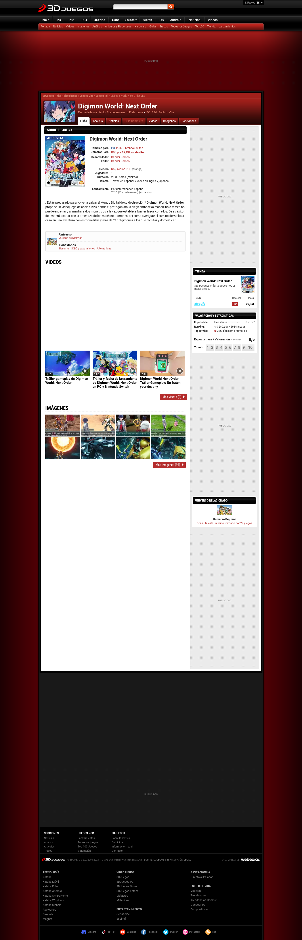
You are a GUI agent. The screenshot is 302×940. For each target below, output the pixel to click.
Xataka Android (52, 891)
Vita (58, 95)
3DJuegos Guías (127, 886)
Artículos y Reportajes (118, 26)
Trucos (164, 26)
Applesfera (49, 909)
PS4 (84, 20)
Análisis (97, 26)
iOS (161, 20)
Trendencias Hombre (204, 900)
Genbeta (48, 914)
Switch (147, 20)
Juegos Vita (86, 95)
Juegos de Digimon (70, 237)
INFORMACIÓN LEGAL (178, 859)
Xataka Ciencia (52, 905)
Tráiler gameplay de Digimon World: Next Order (66, 381)
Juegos (53, 859)
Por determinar (116, 112)
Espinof (121, 918)
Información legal (122, 846)
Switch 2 (131, 20)
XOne (116, 20)
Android (175, 20)
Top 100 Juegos (87, 846)
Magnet (47, 919)
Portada (45, 26)
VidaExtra (122, 895)
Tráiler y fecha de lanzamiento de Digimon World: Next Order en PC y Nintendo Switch (115, 383)
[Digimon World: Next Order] (59, 111)
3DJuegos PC (125, 881)
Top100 (199, 26)
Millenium (123, 900)
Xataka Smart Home (55, 895)
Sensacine (123, 914)
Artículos (49, 846)
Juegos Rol (102, 95)
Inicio (45, 20)
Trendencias (198, 895)
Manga (137, 169)
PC (59, 20)
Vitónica (196, 890)
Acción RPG (124, 169)
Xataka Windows (53, 900)
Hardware (140, 26)
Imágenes (83, 26)
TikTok (111, 931)
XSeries (99, 20)
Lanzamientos (227, 26)
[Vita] (212, 26)
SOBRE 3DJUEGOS (154, 859)
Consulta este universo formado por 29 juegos (224, 523)
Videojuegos (70, 95)
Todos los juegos (88, 842)
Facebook (153, 931)
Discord (92, 931)
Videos (213, 20)
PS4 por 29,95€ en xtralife (127, 152)
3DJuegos (48, 95)
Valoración (84, 850)
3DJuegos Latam (127, 891)
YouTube (131, 931)
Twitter (174, 931)
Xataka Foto (50, 886)
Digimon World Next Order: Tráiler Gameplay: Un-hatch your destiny (160, 383)
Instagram (195, 931)
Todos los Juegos (181, 26)
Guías (153, 26)
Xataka (47, 877)
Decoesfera (198, 904)
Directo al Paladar (202, 877)
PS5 (71, 20)
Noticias (194, 20)
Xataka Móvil (51, 881)
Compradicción (200, 909)
